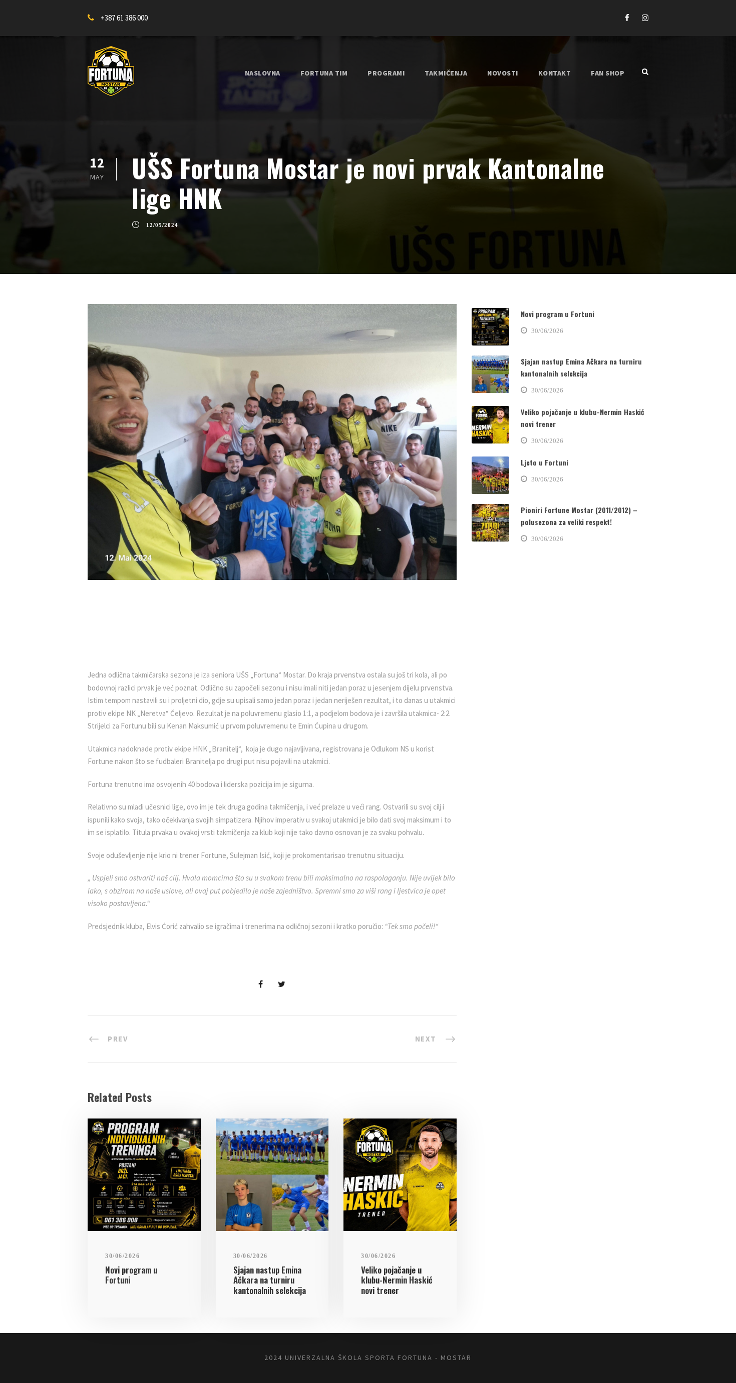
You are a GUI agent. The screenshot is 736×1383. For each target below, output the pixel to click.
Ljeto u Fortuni (544, 462)
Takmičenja (446, 73)
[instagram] (645, 17)
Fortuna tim (324, 73)
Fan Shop (607, 73)
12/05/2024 (162, 225)
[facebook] (627, 17)
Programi (386, 73)
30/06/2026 (122, 1256)
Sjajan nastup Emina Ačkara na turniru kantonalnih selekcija (269, 1280)
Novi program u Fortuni (131, 1275)
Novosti (502, 73)
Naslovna (262, 73)
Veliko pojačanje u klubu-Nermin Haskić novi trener (397, 1280)
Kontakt (554, 73)
